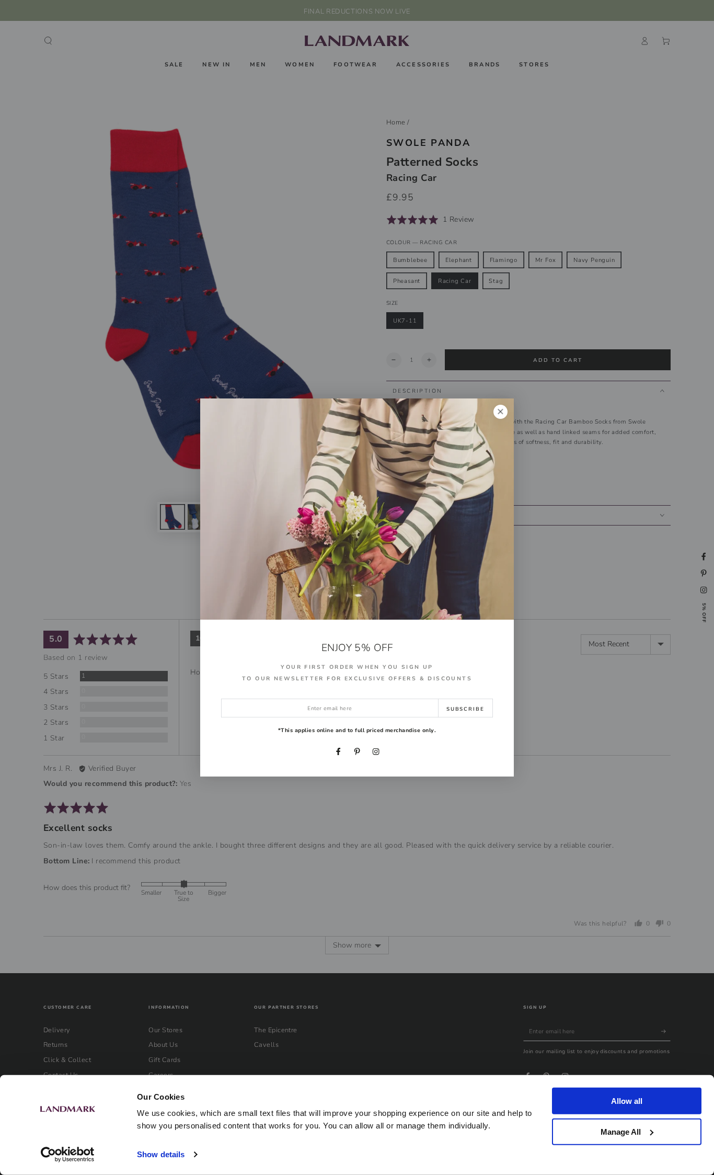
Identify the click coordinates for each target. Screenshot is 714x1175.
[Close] (500, 412)
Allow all (626, 1101)
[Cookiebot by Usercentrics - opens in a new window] (67, 1154)
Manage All (621, 1131)
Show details (161, 1154)
